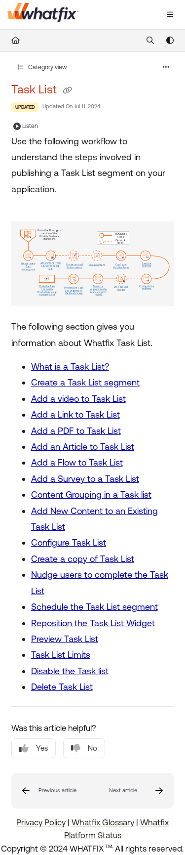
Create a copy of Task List (82, 559)
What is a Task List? (70, 366)
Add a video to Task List (78, 398)
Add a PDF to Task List (76, 431)
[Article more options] (166, 67)
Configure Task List (68, 542)
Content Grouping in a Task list (91, 494)
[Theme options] (170, 40)
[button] (52, 790)
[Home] (43, 15)
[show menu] (170, 15)
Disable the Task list (70, 671)
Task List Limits (60, 654)
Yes (42, 748)
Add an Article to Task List (82, 446)
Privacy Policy (41, 822)
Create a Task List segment (85, 382)
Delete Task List (62, 687)
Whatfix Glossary (103, 822)
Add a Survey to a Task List (85, 478)
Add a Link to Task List (75, 414)
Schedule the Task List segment (94, 606)
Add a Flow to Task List (77, 462)
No (92, 748)
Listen (30, 126)
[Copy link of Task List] (67, 90)
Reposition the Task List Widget (93, 623)
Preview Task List (64, 639)
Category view (47, 67)
